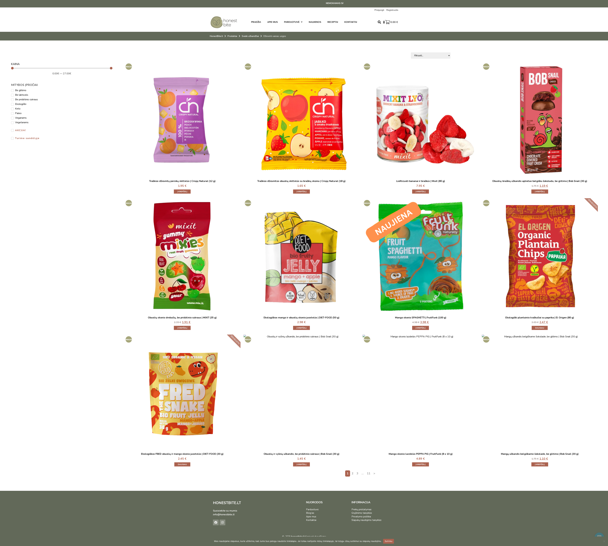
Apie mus (311, 516)
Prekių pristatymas (361, 509)
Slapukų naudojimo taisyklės (366, 520)
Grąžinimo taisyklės (362, 513)
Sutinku (389, 541)
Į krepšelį (182, 191)
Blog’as (310, 513)
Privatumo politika (361, 516)
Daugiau (539, 328)
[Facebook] (216, 522)
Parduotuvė (312, 509)
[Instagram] (222, 522)
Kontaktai (311, 520)
